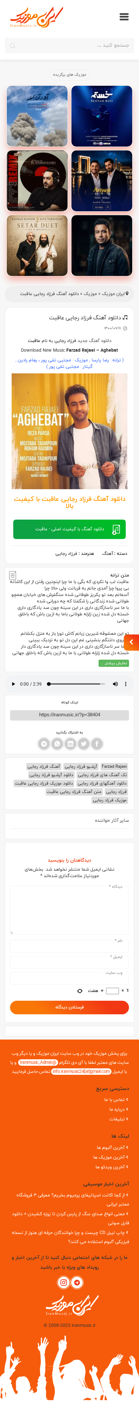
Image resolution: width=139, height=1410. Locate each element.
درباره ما (117, 1110)
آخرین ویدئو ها (110, 1167)
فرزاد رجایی (65, 341)
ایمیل (116, 957)
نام (119, 940)
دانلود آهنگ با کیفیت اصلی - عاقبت (69, 529)
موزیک (90, 294)
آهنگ (107, 554)
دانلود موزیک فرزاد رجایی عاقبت (44, 783)
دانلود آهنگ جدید (95, 341)
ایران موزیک (113, 294)
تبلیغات (117, 1119)
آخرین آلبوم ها (111, 1148)
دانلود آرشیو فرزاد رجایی (51, 775)
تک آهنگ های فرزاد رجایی (102, 775)
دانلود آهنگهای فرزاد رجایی (102, 783)
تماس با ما (114, 1100)
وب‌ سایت (114, 972)
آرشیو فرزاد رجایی (81, 767)
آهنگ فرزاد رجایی (43, 767)
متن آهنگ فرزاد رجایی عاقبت (74, 792)
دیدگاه (116, 886)
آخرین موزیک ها (109, 1157)
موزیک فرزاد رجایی (110, 800)
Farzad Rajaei (114, 767)
